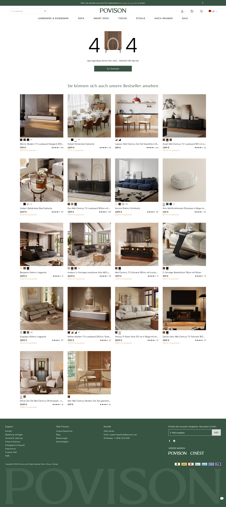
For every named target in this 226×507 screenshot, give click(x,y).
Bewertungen (62, 438)
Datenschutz (10, 449)
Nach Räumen (164, 18)
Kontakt (8, 431)
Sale (185, 18)
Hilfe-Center (109, 431)
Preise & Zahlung (12, 441)
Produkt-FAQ (11, 452)
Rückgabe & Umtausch (15, 445)
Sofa (81, 18)
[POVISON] (177, 453)
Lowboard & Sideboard (53, 18)
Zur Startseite (113, 68)
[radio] (52, 147)
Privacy (48, 464)
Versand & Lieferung (14, 438)
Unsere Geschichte (64, 431)
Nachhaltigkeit (62, 441)
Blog (58, 434)
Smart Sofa (101, 18)
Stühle (140, 18)
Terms (43, 464)
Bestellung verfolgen (14, 434)
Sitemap (55, 464)
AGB (7, 456)
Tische (122, 18)
